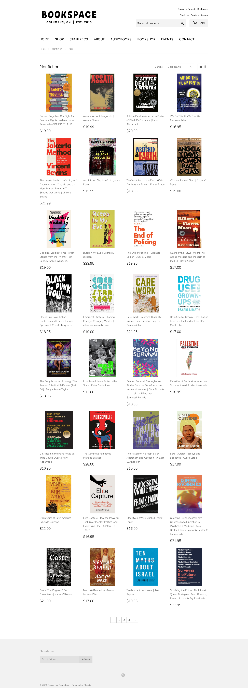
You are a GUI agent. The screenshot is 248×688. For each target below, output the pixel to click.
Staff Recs (79, 39)
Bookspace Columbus (58, 685)
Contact (186, 39)
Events (167, 39)
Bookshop (146, 39)
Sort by (159, 66)
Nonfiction (57, 48)
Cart (201, 23)
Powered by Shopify (81, 685)
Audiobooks (120, 39)
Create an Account (199, 15)
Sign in (183, 15)
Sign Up (85, 659)
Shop (59, 39)
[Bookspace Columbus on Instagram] (123, 675)
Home (44, 39)
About (99, 39)
